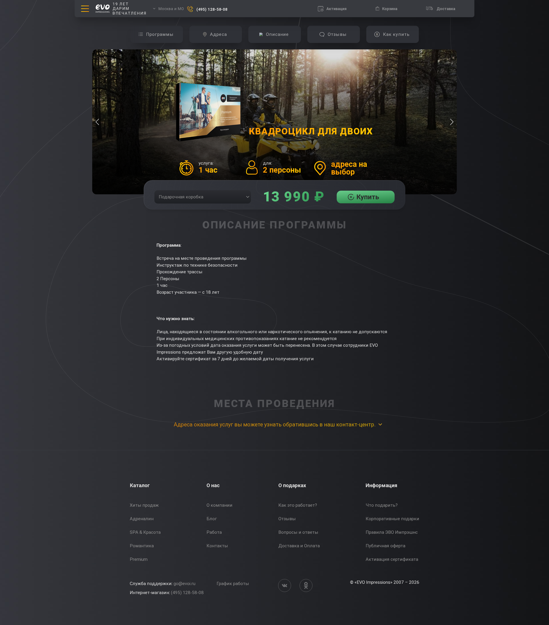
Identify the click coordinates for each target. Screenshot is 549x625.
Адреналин (142, 518)
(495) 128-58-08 (187, 592)
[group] (156, 34)
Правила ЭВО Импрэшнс (392, 532)
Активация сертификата (392, 559)
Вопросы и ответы (298, 532)
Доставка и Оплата (299, 545)
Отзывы (287, 518)
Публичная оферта (385, 545)
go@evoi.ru (184, 583)
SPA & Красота (145, 532)
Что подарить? (382, 505)
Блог (212, 518)
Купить (367, 197)
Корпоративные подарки (392, 518)
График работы (233, 583)
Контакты (217, 545)
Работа (214, 532)
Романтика (142, 545)
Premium (139, 559)
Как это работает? (297, 505)
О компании (219, 505)
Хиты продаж (144, 505)
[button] (452, 122)
